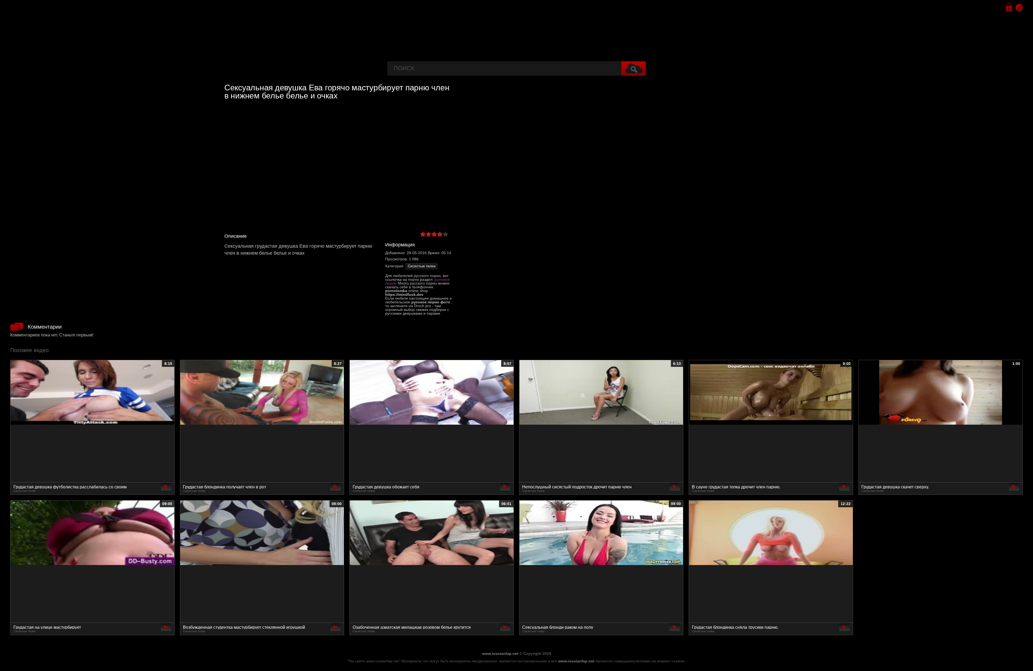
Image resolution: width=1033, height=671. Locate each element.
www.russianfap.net (500, 653)
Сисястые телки (422, 266)
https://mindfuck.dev (404, 294)
